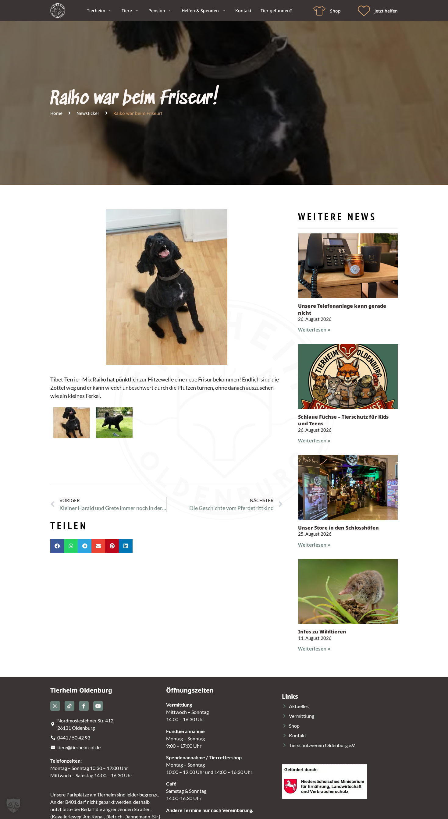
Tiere (127, 10)
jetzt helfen (386, 11)
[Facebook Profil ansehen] (84, 706)
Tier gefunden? (276, 10)
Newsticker (87, 113)
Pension (156, 10)
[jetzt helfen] (364, 11)
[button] (57, 546)
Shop (335, 11)
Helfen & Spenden (200, 10)
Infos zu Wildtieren (322, 631)
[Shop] (319, 11)
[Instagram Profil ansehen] (55, 706)
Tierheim (96, 10)
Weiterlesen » (314, 329)
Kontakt (243, 10)
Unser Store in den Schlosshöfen (338, 527)
